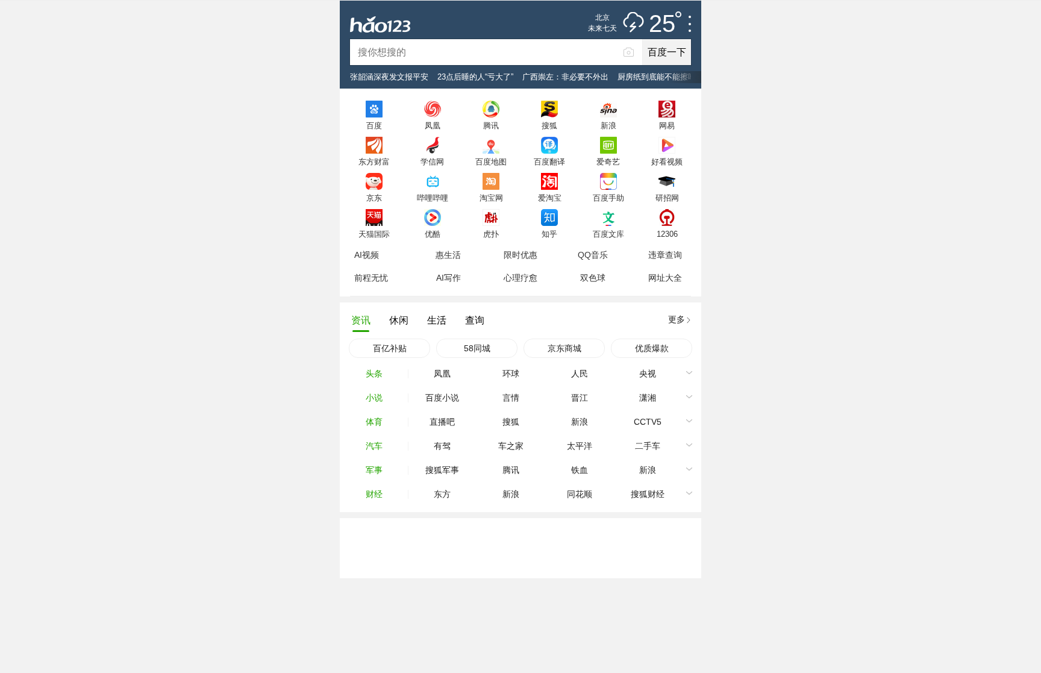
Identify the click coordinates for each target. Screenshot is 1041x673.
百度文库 (608, 234)
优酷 (432, 234)
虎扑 (491, 234)
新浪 (608, 125)
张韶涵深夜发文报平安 (389, 76)
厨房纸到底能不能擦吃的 (660, 76)
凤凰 (432, 125)
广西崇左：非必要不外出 (565, 76)
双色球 (592, 278)
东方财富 (374, 161)
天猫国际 (374, 234)
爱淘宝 (549, 197)
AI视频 (366, 255)
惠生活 (448, 255)
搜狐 (549, 125)
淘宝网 (491, 197)
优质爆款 (652, 348)
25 (662, 24)
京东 (374, 197)
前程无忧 (371, 278)
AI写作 (448, 278)
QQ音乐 (593, 255)
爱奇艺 (608, 161)
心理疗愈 (520, 278)
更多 (676, 319)
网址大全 (665, 278)
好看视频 (667, 161)
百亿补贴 (390, 348)
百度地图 (491, 161)
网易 (667, 125)
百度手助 (608, 197)
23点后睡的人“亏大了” (475, 76)
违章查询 (665, 255)
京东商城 (564, 348)
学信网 (432, 161)
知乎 (549, 234)
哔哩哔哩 (432, 197)
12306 (667, 234)
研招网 (667, 197)
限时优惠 (520, 255)
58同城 (477, 348)
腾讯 (491, 125)
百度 (374, 125)
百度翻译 (549, 161)
